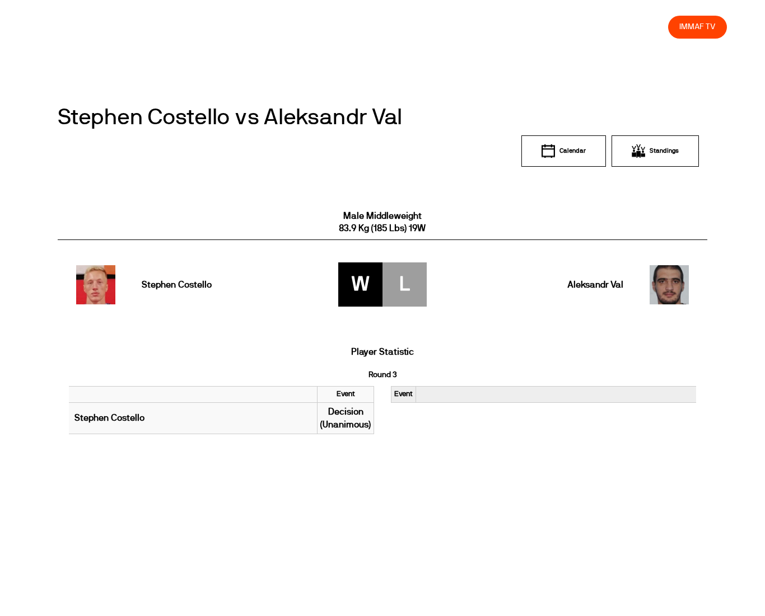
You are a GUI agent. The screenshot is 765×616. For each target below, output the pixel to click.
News (331, 26)
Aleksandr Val (595, 284)
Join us (514, 26)
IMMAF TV (697, 26)
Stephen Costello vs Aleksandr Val (230, 117)
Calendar (572, 151)
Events (371, 26)
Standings (664, 151)
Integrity (607, 26)
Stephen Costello (177, 284)
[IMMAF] (64, 26)
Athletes (560, 26)
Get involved (462, 26)
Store (649, 26)
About (410, 26)
